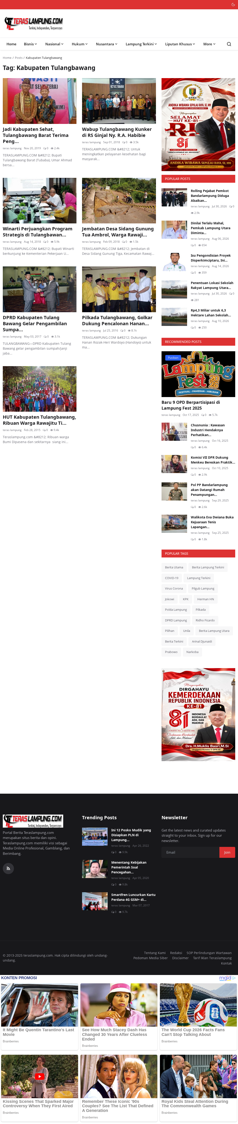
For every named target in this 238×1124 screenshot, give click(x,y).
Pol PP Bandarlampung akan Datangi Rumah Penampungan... (209, 490)
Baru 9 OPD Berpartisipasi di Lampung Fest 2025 (191, 405)
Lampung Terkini (140, 44)
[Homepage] (34, 23)
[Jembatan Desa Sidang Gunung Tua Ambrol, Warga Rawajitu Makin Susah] (119, 200)
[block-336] (198, 124)
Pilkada (201, 609)
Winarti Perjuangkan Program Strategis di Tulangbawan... (38, 232)
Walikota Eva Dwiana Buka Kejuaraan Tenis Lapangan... (212, 522)
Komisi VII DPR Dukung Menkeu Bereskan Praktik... (213, 459)
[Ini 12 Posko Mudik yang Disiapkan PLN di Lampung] (95, 837)
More (207, 44)
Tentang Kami (155, 953)
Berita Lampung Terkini (208, 567)
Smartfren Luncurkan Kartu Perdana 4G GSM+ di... (133, 897)
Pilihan (169, 631)
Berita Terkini (174, 641)
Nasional (52, 44)
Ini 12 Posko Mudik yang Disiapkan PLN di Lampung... (131, 835)
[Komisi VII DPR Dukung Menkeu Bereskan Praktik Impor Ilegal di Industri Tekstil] (174, 464)
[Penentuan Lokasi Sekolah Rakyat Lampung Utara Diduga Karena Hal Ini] (174, 289)
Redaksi (176, 953)
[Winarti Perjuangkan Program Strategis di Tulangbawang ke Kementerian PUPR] (39, 200)
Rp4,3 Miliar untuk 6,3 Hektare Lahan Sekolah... (211, 312)
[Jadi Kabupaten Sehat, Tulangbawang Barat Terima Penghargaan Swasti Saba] (39, 101)
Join (227, 852)
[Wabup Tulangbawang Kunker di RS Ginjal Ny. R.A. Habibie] (119, 101)
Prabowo (171, 652)
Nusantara (105, 44)
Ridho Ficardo (205, 620)
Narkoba (192, 652)
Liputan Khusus (178, 44)
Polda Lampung (176, 609)
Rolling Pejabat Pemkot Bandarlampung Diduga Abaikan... (210, 196)
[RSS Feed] (8, 868)
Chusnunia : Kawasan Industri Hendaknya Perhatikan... (208, 430)
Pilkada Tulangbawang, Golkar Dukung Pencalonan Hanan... (117, 321)
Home (12, 44)
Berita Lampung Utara (214, 631)
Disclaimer (180, 958)
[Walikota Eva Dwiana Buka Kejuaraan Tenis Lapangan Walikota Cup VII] (174, 524)
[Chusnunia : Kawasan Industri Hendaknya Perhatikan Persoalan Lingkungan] (174, 432)
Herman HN (205, 599)
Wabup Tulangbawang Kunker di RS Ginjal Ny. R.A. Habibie (117, 132)
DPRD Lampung (176, 620)
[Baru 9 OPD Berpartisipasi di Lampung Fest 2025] (198, 374)
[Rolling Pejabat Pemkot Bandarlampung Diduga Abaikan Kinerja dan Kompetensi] (174, 197)
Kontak (226, 963)
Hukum (78, 44)
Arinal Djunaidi (202, 641)
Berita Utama (174, 567)
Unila (186, 631)
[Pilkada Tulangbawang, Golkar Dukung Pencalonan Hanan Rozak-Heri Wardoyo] (119, 289)
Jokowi (169, 599)
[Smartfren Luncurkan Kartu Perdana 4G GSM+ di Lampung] (95, 901)
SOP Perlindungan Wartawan (209, 953)
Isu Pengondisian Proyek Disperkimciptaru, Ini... (211, 257)
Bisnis (29, 44)
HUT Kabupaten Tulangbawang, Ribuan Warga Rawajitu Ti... (39, 420)
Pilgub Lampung (203, 588)
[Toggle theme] (233, 5)
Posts (19, 58)
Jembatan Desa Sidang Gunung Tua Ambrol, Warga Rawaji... (118, 232)
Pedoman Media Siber (150, 958)
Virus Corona (174, 588)
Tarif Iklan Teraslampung (212, 958)
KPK (185, 599)
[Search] (229, 44)
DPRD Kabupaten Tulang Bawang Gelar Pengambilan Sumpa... (35, 324)
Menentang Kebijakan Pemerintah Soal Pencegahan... (128, 867)
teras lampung (12, 148)
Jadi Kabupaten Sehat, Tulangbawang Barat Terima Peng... (36, 135)
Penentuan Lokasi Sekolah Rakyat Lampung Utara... (212, 285)
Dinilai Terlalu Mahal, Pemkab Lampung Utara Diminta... (210, 228)
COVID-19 (171, 578)
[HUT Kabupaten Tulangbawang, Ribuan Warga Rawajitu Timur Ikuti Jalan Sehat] (39, 389)
